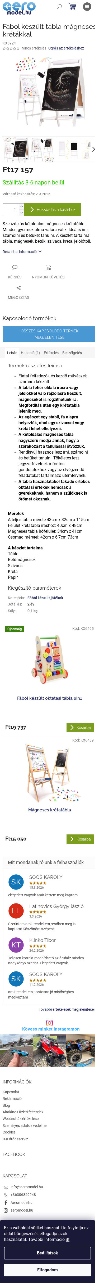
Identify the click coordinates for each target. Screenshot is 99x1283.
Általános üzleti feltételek (23, 1112)
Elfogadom (47, 1269)
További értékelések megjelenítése (66, 1009)
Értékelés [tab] (51, 353)
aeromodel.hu (22, 1210)
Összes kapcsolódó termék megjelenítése (49, 334)
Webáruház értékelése (21, 1119)
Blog (6, 1105)
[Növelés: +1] (21, 207)
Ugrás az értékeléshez (66, 48)
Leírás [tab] (12, 353)
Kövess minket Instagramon (51, 1029)
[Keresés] (59, 6)
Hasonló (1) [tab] (30, 353)
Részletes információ (20, 252)
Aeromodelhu (21, 1202)
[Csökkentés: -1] (21, 213)
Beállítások (47, 1252)
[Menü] (87, 6)
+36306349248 (23, 1194)
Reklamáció (12, 1098)
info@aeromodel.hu (27, 1187)
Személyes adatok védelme (24, 1125)
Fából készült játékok (45, 598)
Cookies (9, 1132)
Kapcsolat (11, 1092)
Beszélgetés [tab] (72, 353)
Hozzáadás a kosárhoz (56, 209)
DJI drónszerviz (15, 1139)
